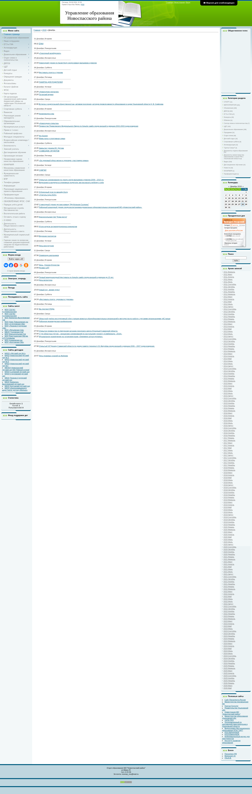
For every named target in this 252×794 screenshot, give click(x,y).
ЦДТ (225, 126)
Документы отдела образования (236, 151)
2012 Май (228, 302)
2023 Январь (229, 616)
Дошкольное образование (233, 129)
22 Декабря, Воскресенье (45, 131)
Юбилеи (227, 120)
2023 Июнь (228, 629)
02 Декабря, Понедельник (45, 341)
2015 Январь (229, 379)
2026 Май (228, 688)
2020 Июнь (228, 540)
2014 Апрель (229, 356)
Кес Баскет (43, 136)
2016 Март (228, 413)
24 (229, 204)
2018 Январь (229, 468)
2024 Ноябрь (229, 661)
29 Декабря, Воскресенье (45, 58)
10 (229, 198)
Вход (188, 2)
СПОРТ (227, 102)
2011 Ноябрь (229, 289)
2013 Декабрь (229, 346)
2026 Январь (229, 683)
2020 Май (228, 537)
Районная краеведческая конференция (55, 321)
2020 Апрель (229, 535)
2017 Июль (228, 453)
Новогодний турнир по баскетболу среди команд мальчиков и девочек (68, 63)
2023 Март (228, 621)
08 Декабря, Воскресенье (45, 285)
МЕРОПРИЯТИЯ (230, 105)
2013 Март (228, 324)
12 (236, 198)
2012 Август (228, 307)
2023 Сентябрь (230, 631)
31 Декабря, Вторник (43, 39)
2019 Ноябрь (229, 522)
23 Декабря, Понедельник (45, 118)
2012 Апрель (229, 299)
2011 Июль (228, 282)
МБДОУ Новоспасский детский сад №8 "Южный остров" (15, 369)
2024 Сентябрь (230, 656)
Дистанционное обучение (233, 165)
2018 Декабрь (229, 495)
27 (239, 204)
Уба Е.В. (228, 758)
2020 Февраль (229, 530)
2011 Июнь (228, 279)
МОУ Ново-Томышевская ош (16, 322)
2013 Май (228, 329)
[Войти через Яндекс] (16, 265)
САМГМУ (43, 170)
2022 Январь (229, 587)
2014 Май (228, 359)
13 (239, 198)
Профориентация (230, 174)
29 (246, 204)
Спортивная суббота (231, 142)
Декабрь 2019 (236, 186)
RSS (82, 4)
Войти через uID (16, 259)
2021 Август (228, 574)
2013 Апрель (229, 327)
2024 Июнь (228, 651)
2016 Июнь (228, 421)
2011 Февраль (229, 272)
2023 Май (228, 626)
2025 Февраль (229, 668)
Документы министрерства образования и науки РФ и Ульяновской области (234, 156)
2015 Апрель (229, 386)
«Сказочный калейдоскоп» (50, 53)
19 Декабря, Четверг (42, 165)
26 (236, 204)
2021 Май (228, 567)
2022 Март (228, 592)
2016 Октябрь (229, 431)
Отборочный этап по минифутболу (53, 192)
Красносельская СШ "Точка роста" (53, 217)
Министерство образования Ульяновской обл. (235, 717)
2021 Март (228, 562)
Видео (226, 161)
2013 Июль (228, 334)
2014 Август (228, 366)
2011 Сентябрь (230, 284)
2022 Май (228, 597)
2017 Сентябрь (230, 458)
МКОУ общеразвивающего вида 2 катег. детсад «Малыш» (15, 389)
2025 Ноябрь (229, 678)
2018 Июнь (228, 480)
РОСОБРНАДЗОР (232, 732)
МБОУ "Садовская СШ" (14, 332)
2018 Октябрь (229, 490)
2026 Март (228, 686)
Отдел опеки (228, 135)
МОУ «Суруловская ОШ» (15, 324)
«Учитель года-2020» (48, 195)
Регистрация (179, 2)
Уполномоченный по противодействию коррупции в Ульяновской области (234, 724)
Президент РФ (231, 754)
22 (246, 201)
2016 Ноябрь (229, 433)
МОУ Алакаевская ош (13, 340)
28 (243, 204)
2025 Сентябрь (230, 676)
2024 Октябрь (229, 658)
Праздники (228, 132)
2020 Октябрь (229, 549)
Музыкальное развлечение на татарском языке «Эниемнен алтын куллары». (71, 337)
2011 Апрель (229, 277)
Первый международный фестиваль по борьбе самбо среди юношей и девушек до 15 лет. (76, 277)
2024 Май (228, 649)
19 (236, 201)
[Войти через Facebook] (11, 265)
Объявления (228, 108)
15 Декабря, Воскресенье (45, 212)
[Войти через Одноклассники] (26, 265)
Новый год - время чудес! (49, 290)
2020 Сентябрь (230, 547)
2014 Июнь (228, 361)
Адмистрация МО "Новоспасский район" (231, 713)
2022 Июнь (228, 599)
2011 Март (228, 275)
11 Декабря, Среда (42, 250)
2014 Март (228, 354)
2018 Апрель (229, 475)
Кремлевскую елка (46, 114)
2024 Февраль (229, 641)
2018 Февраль (229, 470)
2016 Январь (229, 408)
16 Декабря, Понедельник (45, 200)
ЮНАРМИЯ (228, 171)
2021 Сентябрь (230, 577)
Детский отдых (229, 138)
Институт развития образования (231, 742)
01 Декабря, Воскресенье (45, 351)
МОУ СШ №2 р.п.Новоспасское (9, 315)
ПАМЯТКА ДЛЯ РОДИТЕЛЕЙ (51, 82)
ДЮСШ (226, 111)
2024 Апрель (229, 646)
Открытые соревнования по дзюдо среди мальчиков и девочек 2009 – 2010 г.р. (71, 180)
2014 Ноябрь (229, 374)
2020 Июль (228, 542)
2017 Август (228, 455)
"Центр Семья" (229, 148)
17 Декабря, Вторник (43, 187)
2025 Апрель (229, 673)
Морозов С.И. (230, 756)
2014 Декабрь (229, 376)
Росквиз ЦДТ (44, 268)
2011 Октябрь (229, 287)
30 (226, 207)
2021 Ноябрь (229, 582)
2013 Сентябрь (230, 339)
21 (243, 201)
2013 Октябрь (229, 341)
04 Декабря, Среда (42, 314)
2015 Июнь (228, 391)
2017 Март (228, 443)
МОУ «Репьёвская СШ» (14, 330)
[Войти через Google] (21, 265)
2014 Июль (228, 364)
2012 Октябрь (229, 312)
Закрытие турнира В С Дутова (51, 148)
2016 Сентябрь (230, 428)
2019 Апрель (229, 505)
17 (229, 201)
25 (233, 204)
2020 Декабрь (229, 554)
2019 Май (228, 507)
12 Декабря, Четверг (42, 241)
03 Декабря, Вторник (43, 326)
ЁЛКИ (41, 44)
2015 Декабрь (229, 406)
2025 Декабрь (229, 681)
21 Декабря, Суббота (43, 143)
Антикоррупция (229, 145)
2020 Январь (229, 527)
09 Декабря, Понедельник (45, 272)
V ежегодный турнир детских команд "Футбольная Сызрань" (64, 205)
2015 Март (228, 384)
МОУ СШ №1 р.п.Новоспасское (9, 311)
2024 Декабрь (229, 663)
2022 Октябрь (229, 609)
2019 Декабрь (229, 525)
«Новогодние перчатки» (49, 92)
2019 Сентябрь (230, 517)
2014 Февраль (229, 351)
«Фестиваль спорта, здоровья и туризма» (56, 299)
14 (243, 198)
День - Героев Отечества (49, 265)
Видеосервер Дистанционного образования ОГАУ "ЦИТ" (236, 729)
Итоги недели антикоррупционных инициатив (58, 227)
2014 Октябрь (229, 371)
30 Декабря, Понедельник (45, 48)
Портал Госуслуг (231, 706)
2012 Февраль (229, 294)
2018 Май (228, 478)
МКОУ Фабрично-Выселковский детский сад (13, 383)
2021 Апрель (229, 564)
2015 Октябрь (229, 401)
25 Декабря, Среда (42, 99)
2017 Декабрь (229, 465)
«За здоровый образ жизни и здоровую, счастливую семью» (64, 161)
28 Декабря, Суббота (43, 68)
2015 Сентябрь (230, 398)
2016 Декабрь (229, 436)
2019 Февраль (229, 500)
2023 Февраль (229, 619)
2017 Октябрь (229, 460)
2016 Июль (228, 423)
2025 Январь (229, 666)
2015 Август (228, 396)
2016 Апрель (229, 416)
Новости (227, 168)
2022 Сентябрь (230, 606)
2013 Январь (229, 319)
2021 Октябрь (229, 579)
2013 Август (228, 336)
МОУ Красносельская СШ (15, 334)
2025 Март (228, 671)
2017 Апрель (229, 445)
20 (239, 201)
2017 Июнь (228, 450)
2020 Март (228, 532)
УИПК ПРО (229, 720)
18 (233, 201)
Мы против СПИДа (46, 309)
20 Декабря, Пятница (43, 156)
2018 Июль (228, 483)
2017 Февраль (229, 440)
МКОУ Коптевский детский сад (17, 386)
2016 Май (228, 418)
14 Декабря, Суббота (43, 222)
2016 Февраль (229, 411)
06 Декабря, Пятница (43, 304)
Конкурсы (227, 117)
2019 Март (228, 502)
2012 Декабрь (229, 317)
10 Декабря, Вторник (43, 260)
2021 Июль (228, 572)
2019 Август (228, 515)
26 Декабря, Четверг (42, 87)
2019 (44, 30)
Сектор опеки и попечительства (235, 123)
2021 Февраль (229, 559)
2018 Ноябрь (229, 492)
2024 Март (228, 644)
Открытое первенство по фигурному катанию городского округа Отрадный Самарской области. (78, 331)
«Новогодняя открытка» (49, 123)
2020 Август (228, 545)
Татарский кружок (46, 95)
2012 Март (228, 297)
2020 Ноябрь (229, 552)
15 (246, 198)
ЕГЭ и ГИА (228, 114)
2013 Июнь (228, 331)
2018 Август (228, 485)
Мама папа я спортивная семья (52, 139)
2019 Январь (229, 497)
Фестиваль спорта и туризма (51, 73)
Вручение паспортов (47, 236)
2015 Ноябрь (229, 403)
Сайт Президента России (235, 700)
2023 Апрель (229, 624)
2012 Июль (228, 304)
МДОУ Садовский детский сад (17, 372)
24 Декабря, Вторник (43, 109)
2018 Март (228, 473)
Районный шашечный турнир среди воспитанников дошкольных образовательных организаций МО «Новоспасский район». (90, 207)
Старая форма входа (16, 271)
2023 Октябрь (229, 634)
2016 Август (228, 426)
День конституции (46, 246)
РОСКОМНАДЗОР (232, 735)
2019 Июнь (228, 510)
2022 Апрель (229, 594)
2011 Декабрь (229, 292)
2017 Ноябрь (229, 463)
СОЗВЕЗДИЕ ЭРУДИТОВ (49, 151)
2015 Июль (228, 393)
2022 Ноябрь (229, 611)
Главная (169, 2)
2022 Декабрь (229, 614)
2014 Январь (229, 349)
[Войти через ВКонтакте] (6, 265)
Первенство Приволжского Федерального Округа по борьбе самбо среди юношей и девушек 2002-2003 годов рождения (88, 126)
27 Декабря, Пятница (43, 77)
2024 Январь (229, 639)
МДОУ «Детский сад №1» (15, 353)
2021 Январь (229, 557)
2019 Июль (228, 512)
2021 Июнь (228, 569)
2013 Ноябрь (229, 344)
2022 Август (228, 604)
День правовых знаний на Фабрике (53, 356)
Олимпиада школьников (49, 255)
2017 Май (228, 448)
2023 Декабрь (229, 636)
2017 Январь (229, 438)
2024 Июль (228, 654)
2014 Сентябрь (230, 369)
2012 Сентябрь (230, 309)
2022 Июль (228, 601)
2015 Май (228, 388)
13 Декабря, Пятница (43, 231)
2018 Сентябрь (230, 488)
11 (233, 198)
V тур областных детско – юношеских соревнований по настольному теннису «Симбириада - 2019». (80, 334)
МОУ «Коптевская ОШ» (14, 342)
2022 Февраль (229, 589)
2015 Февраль (229, 381)
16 (226, 201)
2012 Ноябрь (229, 314)
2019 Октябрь (229, 520)
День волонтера (45, 280)
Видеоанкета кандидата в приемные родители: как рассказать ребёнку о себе (71, 183)
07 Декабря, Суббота (43, 294)
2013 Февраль (229, 322)
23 (226, 204)
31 (229, 207)
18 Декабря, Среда (42, 175)
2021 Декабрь (229, 584)
